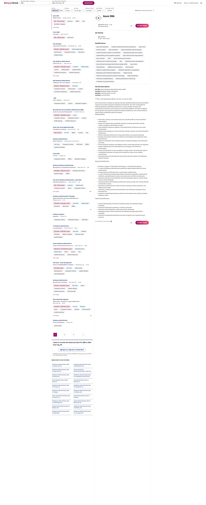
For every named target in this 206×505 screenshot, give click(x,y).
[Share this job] (131, 26)
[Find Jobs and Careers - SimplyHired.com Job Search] (11, 3)
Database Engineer (58, 214)
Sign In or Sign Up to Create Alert (73, 350)
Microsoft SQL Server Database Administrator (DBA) (68, 110)
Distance (67, 8)
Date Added (99, 8)
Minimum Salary (89, 8)
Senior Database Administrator (62, 243)
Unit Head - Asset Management (62, 262)
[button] (109, 10)
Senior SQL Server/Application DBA (63, 127)
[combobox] (35, 3)
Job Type (76, 8)
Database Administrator (60, 139)
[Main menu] (201, 3)
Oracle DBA (56, 32)
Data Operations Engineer (60, 299)
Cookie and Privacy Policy (61, 355)
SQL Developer (57, 44)
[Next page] (83, 335)
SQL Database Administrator (61, 61)
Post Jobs (179, 3)
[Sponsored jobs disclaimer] (153, 10)
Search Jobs (88, 3)
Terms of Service (82, 353)
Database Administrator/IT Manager (64, 196)
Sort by (53, 8)
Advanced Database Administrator (63, 165)
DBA (55, 98)
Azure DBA (56, 16)
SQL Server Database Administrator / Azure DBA (67, 180)
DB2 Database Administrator (61, 80)
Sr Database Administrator (61, 226)
